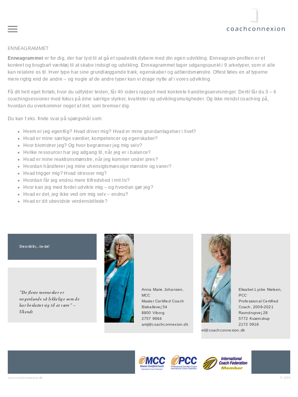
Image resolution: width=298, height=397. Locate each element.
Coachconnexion (258, 24)
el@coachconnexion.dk (223, 330)
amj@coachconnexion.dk (165, 324)
